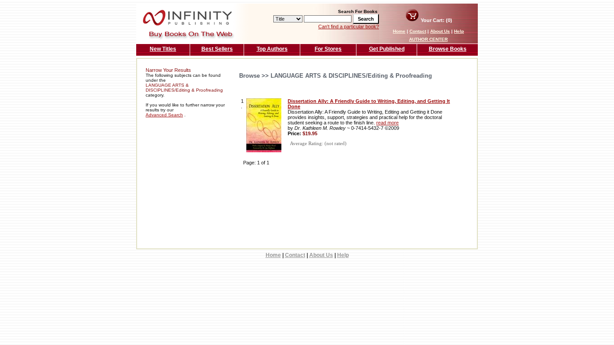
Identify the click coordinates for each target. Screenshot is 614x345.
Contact (417, 31)
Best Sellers (217, 49)
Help (459, 31)
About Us (440, 31)
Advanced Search (164, 114)
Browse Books (448, 49)
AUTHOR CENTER (428, 39)
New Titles (163, 49)
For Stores (328, 49)
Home (399, 31)
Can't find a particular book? (348, 26)
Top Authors (272, 49)
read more (387, 122)
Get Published (387, 49)
